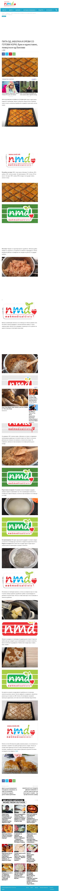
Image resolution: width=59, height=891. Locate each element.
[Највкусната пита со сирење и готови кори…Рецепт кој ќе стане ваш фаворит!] (7, 867)
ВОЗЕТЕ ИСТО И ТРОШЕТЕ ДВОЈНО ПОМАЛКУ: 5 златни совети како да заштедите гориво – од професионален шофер (30, 791)
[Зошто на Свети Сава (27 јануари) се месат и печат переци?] (7, 828)
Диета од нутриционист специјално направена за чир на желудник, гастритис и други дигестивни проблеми (9, 791)
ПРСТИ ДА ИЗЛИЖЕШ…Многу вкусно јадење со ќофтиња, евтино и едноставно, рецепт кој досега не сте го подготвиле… (32, 878)
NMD (4, 50)
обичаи (3, 832)
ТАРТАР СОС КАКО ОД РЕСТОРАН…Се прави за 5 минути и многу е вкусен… (19, 875)
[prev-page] (35, 800)
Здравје (18, 10)
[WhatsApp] (14, 54)
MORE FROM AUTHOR (14, 802)
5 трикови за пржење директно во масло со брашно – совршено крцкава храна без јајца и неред (19, 838)
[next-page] (37, 800)
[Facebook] (3, 54)
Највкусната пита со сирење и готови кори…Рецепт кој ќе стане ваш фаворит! (7, 876)
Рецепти (40, 10)
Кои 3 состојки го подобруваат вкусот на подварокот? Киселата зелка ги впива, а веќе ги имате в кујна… (32, 818)
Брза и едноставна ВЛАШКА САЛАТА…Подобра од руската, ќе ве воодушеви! (31, 857)
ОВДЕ (16, 751)
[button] (56, 10)
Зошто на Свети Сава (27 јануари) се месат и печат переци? (7, 836)
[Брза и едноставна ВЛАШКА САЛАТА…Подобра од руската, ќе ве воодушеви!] (32, 848)
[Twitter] (6, 54)
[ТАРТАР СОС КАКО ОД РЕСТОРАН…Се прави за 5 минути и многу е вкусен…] (19, 867)
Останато (49, 10)
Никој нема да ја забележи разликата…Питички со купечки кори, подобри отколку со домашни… (32, 838)
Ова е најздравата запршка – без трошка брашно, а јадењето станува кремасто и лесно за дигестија (19, 817)
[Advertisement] (20, 28)
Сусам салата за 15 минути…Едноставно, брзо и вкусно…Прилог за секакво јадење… (19, 856)
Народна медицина (29, 10)
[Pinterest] (10, 54)
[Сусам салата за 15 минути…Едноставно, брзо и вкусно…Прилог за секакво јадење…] (19, 848)
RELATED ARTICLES (13, 800)
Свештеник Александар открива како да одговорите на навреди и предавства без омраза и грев (7, 818)
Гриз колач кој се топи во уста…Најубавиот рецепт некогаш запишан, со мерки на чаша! (7, 856)
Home (3, 13)
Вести (4, 10)
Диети (11, 10)
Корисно (16, 812)
